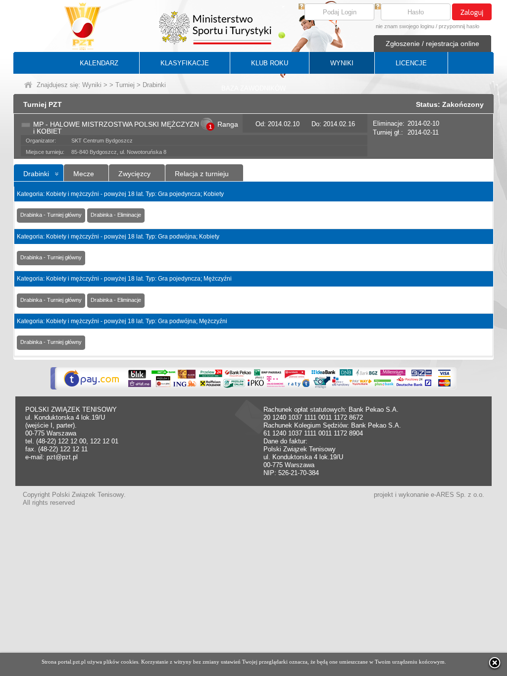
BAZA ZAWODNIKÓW (253, 88)
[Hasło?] (378, 7)
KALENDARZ (99, 63)
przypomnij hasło (459, 26)
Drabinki (36, 174)
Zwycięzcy (134, 174)
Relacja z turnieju (202, 174)
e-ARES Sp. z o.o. (457, 494)
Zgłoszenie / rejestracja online (432, 44)
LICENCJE (411, 63)
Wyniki (91, 85)
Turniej (125, 85)
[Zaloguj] (472, 11)
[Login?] (301, 7)
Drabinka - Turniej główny (51, 215)
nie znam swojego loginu (405, 26)
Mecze (83, 174)
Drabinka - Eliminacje (116, 215)
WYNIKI (342, 63)
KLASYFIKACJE (184, 63)
